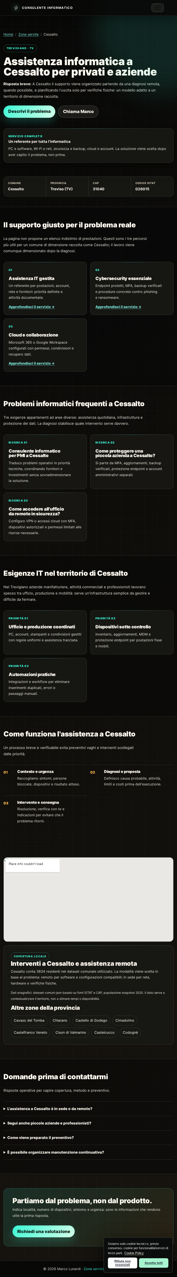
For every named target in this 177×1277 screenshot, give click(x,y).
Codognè (130, 1032)
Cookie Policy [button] (134, 1253)
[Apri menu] (158, 7)
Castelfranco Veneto (30, 1032)
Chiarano (60, 1020)
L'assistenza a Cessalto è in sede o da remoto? (49, 1108)
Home (8, 34)
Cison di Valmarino (70, 1032)
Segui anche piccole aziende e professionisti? (49, 1123)
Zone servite (28, 34)
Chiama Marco (78, 111)
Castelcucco (104, 1032)
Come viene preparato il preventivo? (40, 1137)
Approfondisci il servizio (32, 307)
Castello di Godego (91, 1020)
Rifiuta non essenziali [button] (122, 1262)
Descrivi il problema (29, 111)
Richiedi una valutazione (43, 1231)
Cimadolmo (124, 1020)
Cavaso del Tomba (29, 1020)
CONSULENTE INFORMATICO (47, 7)
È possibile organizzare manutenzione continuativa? (55, 1152)
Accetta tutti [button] (154, 1262)
